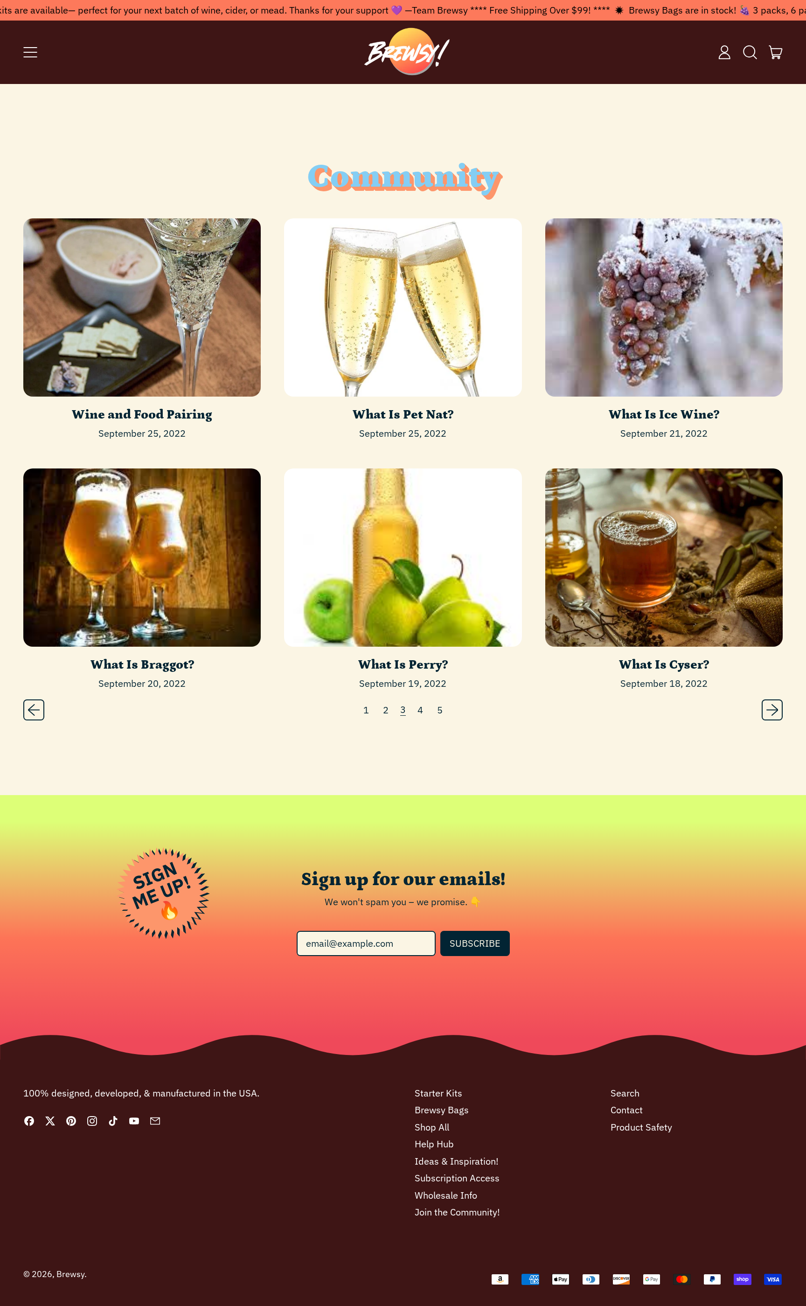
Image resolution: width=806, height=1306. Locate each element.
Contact (627, 1109)
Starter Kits (438, 1093)
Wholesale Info (446, 1195)
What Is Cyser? (664, 665)
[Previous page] (33, 709)
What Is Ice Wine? (664, 415)
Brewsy (70, 1274)
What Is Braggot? (142, 665)
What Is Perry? (403, 665)
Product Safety (641, 1127)
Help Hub (434, 1144)
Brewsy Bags (442, 1109)
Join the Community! (457, 1212)
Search (625, 1093)
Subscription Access (457, 1178)
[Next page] (772, 709)
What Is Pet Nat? (403, 415)
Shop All (432, 1127)
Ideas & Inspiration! (457, 1161)
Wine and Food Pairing (142, 415)
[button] (750, 52)
